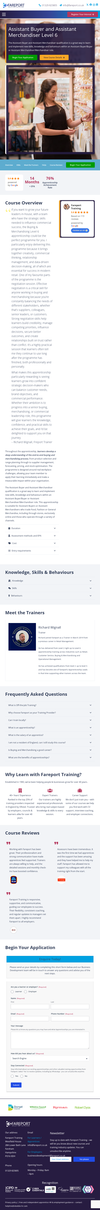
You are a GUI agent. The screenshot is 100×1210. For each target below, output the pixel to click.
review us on (79, 230)
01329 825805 (12, 1170)
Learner (18, 991)
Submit (16, 1085)
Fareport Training (76, 207)
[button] (3, 14)
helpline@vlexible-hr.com (16, 1206)
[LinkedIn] (97, 5)
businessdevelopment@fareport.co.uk (46, 1155)
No (26, 1076)
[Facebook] (91, 5)
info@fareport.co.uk (37, 1145)
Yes (16, 1076)
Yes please (84, 1159)
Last (52, 1002)
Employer (33, 991)
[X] (87, 5)
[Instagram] (94, 5)
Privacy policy (11, 1202)
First (12, 1002)
